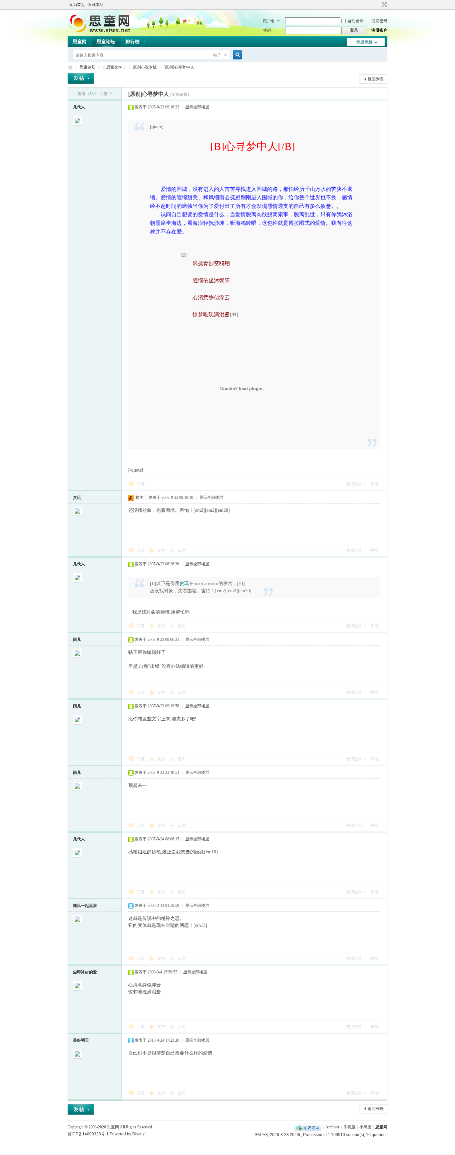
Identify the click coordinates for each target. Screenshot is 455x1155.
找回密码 (379, 21)
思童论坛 (106, 41)
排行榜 (133, 41)
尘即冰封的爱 (85, 972)
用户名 (269, 21)
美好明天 (81, 1040)
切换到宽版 (383, 5)
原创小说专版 (145, 67)
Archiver (332, 1127)
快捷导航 (364, 42)
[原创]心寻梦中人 (179, 67)
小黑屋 (365, 1127)
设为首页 (77, 4)
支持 (161, 550)
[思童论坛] (103, 31)
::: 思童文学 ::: (114, 67)
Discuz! (139, 1134)
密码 (267, 30)
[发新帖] (81, 78)
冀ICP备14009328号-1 (88, 1134)
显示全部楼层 (197, 107)
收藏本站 (96, 4)
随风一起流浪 (85, 905)
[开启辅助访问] (378, 5)
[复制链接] (179, 94)
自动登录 (355, 21)
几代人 (79, 107)
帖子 (217, 55)
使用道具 (354, 484)
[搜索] (236, 55)
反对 (182, 550)
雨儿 (77, 639)
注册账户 (379, 30)
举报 (374, 484)
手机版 (349, 1127)
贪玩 (77, 497)
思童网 (80, 41)
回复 (141, 484)
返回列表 (376, 79)
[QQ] (307, 1127)
